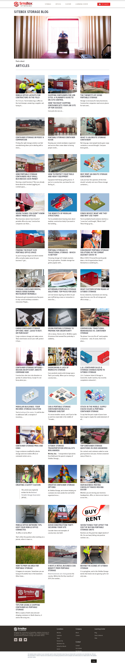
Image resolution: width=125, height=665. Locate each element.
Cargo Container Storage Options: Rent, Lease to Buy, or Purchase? (29, 330)
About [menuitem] (77, 632)
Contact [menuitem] (78, 642)
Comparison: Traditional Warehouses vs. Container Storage (93, 330)
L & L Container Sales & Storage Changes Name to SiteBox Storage (92, 370)
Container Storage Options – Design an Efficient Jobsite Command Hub (29, 370)
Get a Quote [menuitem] (79, 648)
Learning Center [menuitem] (81, 4)
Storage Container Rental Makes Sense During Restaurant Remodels (28, 291)
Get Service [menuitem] (79, 651)
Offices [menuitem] (58, 4)
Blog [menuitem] (96, 632)
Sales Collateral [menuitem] (99, 635)
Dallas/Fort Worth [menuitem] (61, 646)
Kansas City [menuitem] (60, 641)
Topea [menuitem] (58, 638)
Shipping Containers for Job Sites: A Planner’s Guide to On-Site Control (61, 97)
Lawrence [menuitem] (59, 635)
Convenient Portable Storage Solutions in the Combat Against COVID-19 (94, 252)
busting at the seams (27, 412)
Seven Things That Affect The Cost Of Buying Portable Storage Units (94, 527)
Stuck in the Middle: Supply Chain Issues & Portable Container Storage (93, 409)
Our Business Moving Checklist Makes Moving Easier (92, 487)
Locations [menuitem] (60, 629)
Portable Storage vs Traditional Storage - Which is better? (61, 252)
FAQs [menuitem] (96, 638)
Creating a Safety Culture (28, 485)
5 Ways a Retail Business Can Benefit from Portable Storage (62, 568)
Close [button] (93, 661)
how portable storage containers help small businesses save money (27, 176)
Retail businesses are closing (57, 574)
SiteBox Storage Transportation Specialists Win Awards (61, 448)
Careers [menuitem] (78, 635)
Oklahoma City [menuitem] (60, 643)
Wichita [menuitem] (59, 632)
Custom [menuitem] (68, 4)
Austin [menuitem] (58, 649)
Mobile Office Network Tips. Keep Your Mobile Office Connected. (29, 527)
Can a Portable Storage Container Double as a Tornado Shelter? (59, 409)
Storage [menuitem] (48, 4)
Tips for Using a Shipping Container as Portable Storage (28, 607)
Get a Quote (105, 4)
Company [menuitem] (79, 629)
